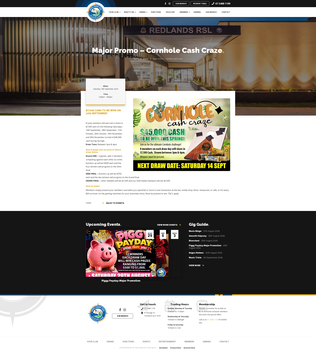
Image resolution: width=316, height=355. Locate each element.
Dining (142, 12)
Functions (156, 12)
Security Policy (189, 348)
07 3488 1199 (149, 308)
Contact (226, 12)
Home (136, 59)
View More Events (167, 225)
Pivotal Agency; (151, 348)
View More (195, 265)
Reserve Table (200, 3)
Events (145, 59)
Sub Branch (181, 3)
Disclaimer (163, 348)
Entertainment (167, 341)
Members (184, 12)
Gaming (197, 12)
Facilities (170, 12)
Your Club (113, 12)
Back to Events (114, 203)
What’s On (129, 12)
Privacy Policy (175, 348)
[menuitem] (113, 12)
